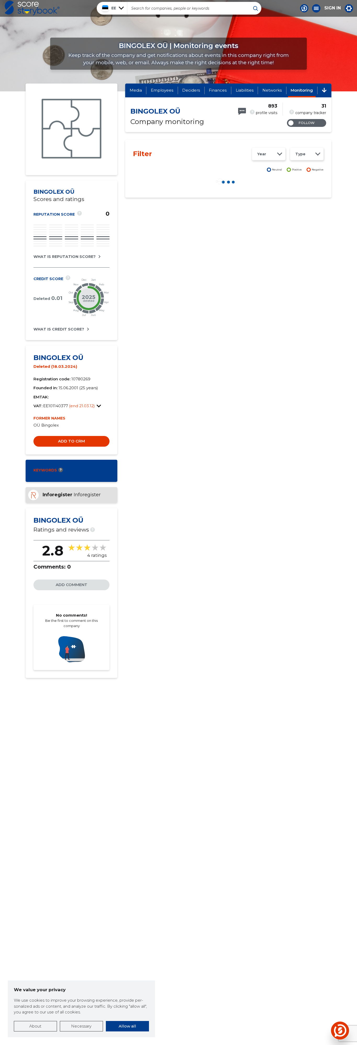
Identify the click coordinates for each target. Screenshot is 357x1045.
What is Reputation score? (64, 256)
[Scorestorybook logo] (32, 8)
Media (136, 90)
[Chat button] (304, 8)
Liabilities (245, 90)
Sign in (332, 8)
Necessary (81, 1026)
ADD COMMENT (71, 584)
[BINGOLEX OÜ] (71, 129)
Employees (162, 90)
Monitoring (302, 90)
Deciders (191, 90)
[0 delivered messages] (242, 111)
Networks (272, 90)
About (35, 1026)
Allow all (127, 1026)
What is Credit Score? (58, 329)
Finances (218, 90)
